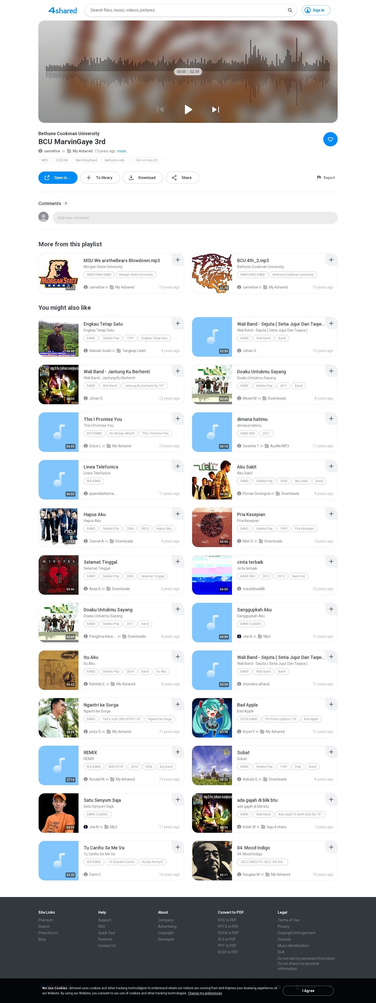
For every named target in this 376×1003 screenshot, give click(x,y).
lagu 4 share (276, 827)
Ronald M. (97, 779)
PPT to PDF (227, 946)
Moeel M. (250, 398)
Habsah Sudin (100, 351)
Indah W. (249, 827)
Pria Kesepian (304, 528)
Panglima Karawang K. (103, 636)
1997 (130, 338)
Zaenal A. (97, 541)
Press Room (48, 933)
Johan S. (250, 351)
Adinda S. (250, 779)
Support (104, 920)
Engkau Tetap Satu (154, 338)
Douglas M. (251, 874)
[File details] (59, 273)
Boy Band (94, 433)
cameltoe (52, 151)
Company (166, 920)
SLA (281, 952)
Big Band (94, 481)
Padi (298, 767)
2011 (283, 386)
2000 (130, 576)
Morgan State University (136, 274)
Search (44, 926)
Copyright (166, 933)
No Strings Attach (122, 433)
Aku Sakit (301, 481)
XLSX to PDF (228, 952)
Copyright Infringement (296, 933)
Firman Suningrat (257, 494)
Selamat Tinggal (152, 576)
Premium (45, 920)
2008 (283, 481)
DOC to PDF (227, 920)
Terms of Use (289, 920)
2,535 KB (62, 160)
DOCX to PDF (228, 933)
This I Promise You (155, 433)
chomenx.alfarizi (256, 684)
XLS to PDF (227, 939)
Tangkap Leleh (134, 351)
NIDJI (145, 528)
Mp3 (267, 636)
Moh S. (248, 541)
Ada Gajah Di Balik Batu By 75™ (300, 814)
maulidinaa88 (254, 589)
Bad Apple (311, 719)
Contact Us (107, 946)
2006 (130, 528)
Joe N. (248, 636)
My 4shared (83, 151)
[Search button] (290, 10)
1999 (283, 528)
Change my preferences (205, 993)
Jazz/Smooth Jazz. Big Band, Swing (264, 862)
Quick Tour (106, 933)
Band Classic (250, 624)
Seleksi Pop (111, 338)
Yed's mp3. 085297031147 (122, 719)
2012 (266, 576)
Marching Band (86, 160)
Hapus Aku (164, 528)
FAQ (101, 926)
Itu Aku (161, 671)
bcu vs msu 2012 (149, 160)
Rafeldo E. (97, 684)
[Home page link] (63, 10)
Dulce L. (95, 446)
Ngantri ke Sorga (160, 719)
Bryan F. (249, 732)
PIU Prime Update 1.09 (280, 719)
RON (149, 767)
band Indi (247, 433)
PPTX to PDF (228, 926)
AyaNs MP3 (279, 446)
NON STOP (115, 767)
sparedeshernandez (103, 494)
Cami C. (95, 874)
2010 (134, 767)
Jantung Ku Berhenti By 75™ (144, 386)
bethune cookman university (118, 160)
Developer (166, 939)
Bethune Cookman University (293, 274)
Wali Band (263, 338)
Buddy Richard (152, 862)
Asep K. (95, 589)
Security (284, 939)
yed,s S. (95, 732)
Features (105, 939)
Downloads (277, 398)
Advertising (167, 926)
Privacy (284, 926)
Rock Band (249, 719)
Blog (42, 939)
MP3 (45, 160)
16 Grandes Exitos (121, 862)
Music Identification (293, 946)
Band (91, 338)
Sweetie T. (251, 446)
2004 (130, 671)
